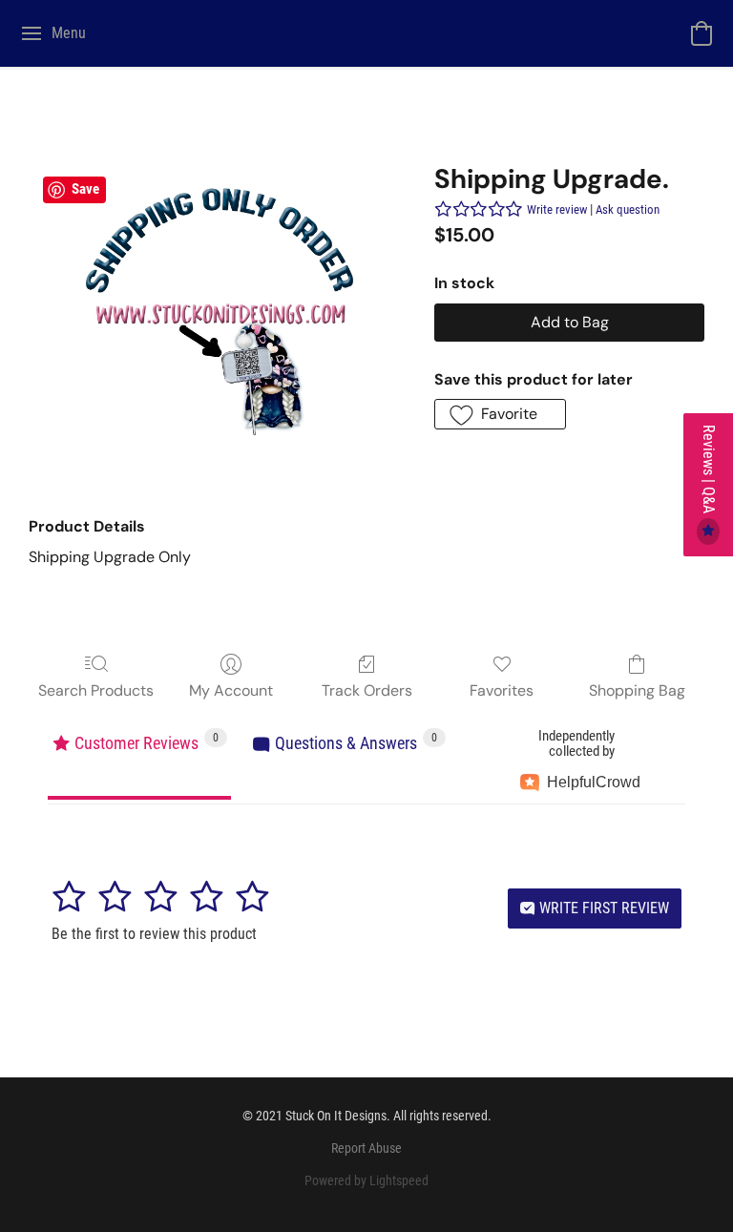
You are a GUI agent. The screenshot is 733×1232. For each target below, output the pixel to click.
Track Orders (367, 690)
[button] (701, 33)
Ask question (628, 209)
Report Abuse (366, 1148)
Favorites (502, 690)
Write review (557, 209)
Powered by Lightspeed (366, 1180)
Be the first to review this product (154, 934)
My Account (231, 690)
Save (85, 189)
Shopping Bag (637, 690)
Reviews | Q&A (709, 471)
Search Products (96, 690)
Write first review (602, 908)
